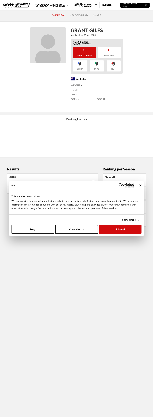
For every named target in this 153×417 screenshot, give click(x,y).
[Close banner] (140, 185)
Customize (74, 229)
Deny (33, 229)
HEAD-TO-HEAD (79, 15)
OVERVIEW (58, 15)
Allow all (120, 229)
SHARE (97, 15)
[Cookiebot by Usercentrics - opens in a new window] (121, 185)
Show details (129, 219)
